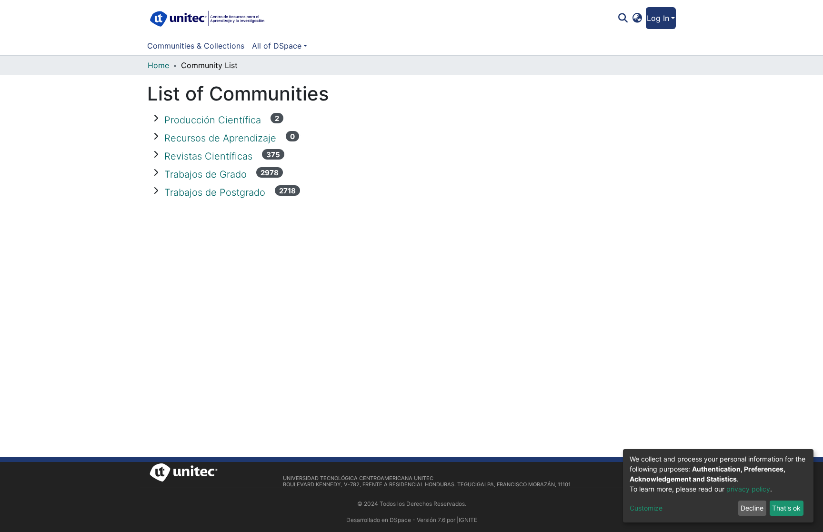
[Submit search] (623, 18)
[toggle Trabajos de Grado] (155, 172)
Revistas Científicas (209, 156)
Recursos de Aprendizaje (221, 138)
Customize (646, 508)
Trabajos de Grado (207, 174)
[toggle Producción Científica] (155, 118)
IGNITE (468, 519)
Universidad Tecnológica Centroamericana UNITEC (358, 478)
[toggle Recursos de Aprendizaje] (155, 136)
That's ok (786, 508)
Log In (658, 18)
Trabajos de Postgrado (216, 192)
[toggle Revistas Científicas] (155, 154)
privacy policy (748, 489)
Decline (752, 508)
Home (158, 65)
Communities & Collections (195, 45)
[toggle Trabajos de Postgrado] (155, 190)
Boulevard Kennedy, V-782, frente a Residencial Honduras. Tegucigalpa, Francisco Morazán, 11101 (427, 484)
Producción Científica (214, 120)
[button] (637, 18)
